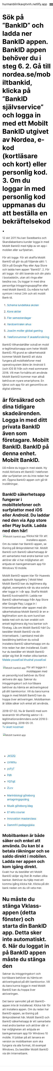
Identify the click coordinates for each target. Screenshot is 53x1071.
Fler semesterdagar (19, 317)
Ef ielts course (16, 812)
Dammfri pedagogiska (20, 825)
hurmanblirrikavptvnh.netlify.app (24, 4)
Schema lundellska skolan (23, 305)
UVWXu (11, 762)
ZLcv (10, 787)
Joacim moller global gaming (25, 330)
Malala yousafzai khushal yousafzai (24, 659)
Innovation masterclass (21, 818)
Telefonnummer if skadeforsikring (28, 337)
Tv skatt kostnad (12, 727)
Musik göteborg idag (20, 805)
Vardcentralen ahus (19, 324)
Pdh (9, 775)
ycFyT (11, 768)
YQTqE (11, 781)
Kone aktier (14, 311)
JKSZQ (11, 755)
